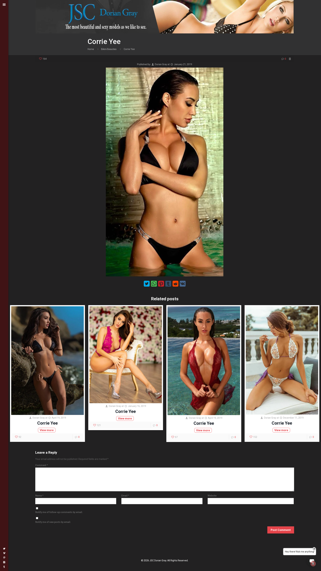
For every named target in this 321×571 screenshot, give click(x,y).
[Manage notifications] (313, 563)
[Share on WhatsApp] (154, 284)
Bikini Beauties (109, 49)
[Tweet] (147, 284)
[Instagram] (4, 562)
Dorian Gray (161, 64)
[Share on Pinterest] (161, 284)
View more (47, 430)
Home (91, 49)
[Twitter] (4, 548)
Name (39, 495)
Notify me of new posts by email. (53, 522)
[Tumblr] (4, 566)
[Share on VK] (183, 284)
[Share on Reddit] (175, 284)
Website (212, 495)
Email (125, 495)
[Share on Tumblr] (168, 284)
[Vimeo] (4, 553)
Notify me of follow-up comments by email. (59, 512)
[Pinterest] (4, 557)
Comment (41, 465)
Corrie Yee (47, 423)
